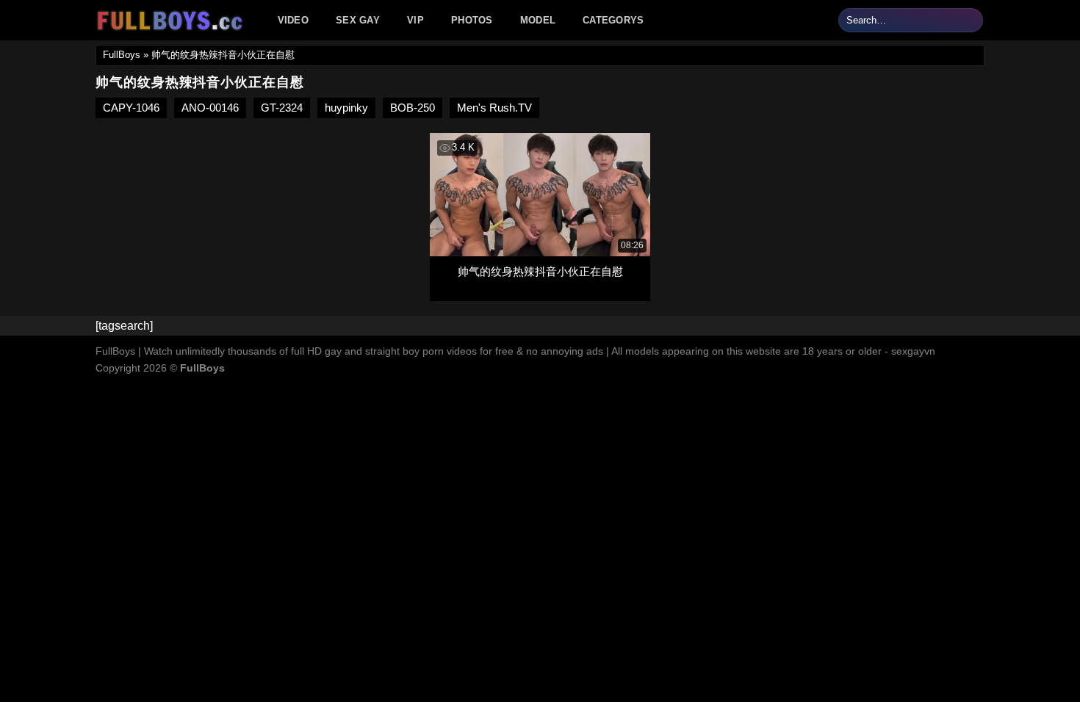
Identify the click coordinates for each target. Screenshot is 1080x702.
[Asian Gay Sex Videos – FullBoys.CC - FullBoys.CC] (172, 21)
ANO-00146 (210, 107)
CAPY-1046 (131, 107)
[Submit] (969, 20)
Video (293, 20)
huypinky (346, 107)
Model (537, 20)
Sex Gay (358, 20)
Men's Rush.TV (494, 107)
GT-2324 (282, 107)
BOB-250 (412, 107)
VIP (415, 20)
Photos (472, 20)
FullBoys (121, 54)
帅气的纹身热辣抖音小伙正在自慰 (540, 271)
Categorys (613, 20)
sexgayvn (913, 351)
